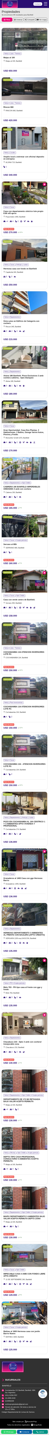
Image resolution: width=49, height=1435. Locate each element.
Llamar (41, 1432)
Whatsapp (10, 1432)
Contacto (38, 4)
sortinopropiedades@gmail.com (16, 1404)
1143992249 (9, 1401)
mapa (44, 20)
